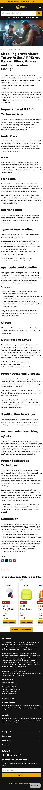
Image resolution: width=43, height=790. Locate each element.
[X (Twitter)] (11, 755)
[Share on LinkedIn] (10, 560)
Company (6, 732)
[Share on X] (6, 560)
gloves (19, 83)
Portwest (5, 611)
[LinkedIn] (15, 755)
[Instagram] (7, 755)
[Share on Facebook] (2, 560)
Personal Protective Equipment (30, 80)
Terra (39, 611)
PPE (3, 83)
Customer (6, 736)
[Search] (39, 13)
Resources (7, 745)
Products (6, 740)
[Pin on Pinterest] (14, 560)
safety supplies (33, 122)
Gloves (3, 328)
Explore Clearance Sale (21, 629)
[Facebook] (3, 755)
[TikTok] (19, 755)
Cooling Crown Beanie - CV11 (30, 609)
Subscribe (21, 775)
